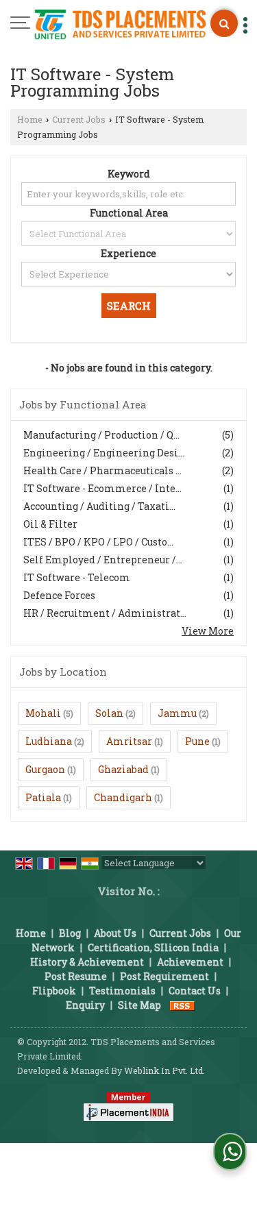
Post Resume (76, 976)
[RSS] (182, 1005)
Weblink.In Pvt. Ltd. (164, 1070)
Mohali (43, 713)
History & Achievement (87, 961)
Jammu (177, 713)
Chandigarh (123, 797)
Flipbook (54, 990)
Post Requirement (164, 976)
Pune (197, 741)
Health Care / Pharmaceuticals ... (102, 470)
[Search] (224, 23)
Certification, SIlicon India (153, 947)
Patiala (43, 797)
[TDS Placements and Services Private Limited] (120, 25)
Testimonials (122, 990)
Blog (70, 933)
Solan (109, 713)
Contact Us (195, 990)
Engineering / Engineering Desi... (103, 452)
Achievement (190, 961)
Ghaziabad (123, 769)
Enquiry (85, 1005)
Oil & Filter (50, 523)
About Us (115, 933)
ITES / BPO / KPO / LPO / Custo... (98, 541)
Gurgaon (45, 769)
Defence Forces (59, 595)
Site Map (139, 1005)
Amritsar (129, 741)
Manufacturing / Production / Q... (101, 434)
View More (208, 630)
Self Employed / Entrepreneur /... (102, 559)
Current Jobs (79, 119)
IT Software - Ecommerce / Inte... (102, 488)
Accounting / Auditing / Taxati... (99, 506)
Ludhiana (48, 741)
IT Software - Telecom (76, 577)
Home (29, 119)
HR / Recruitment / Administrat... (104, 613)
